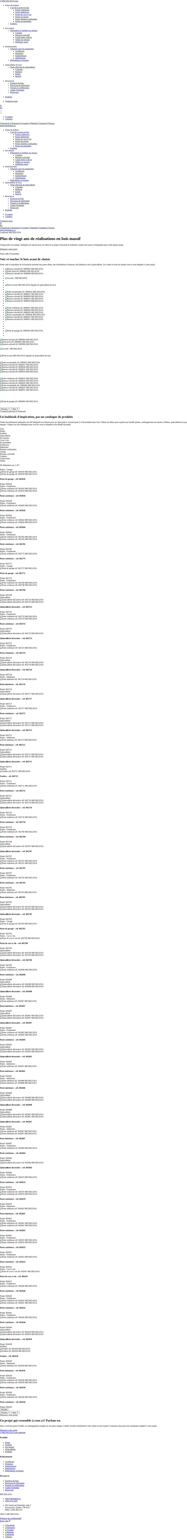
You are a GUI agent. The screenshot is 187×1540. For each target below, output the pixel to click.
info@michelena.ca (8, 126)
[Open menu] (1, 110)
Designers (9, 1464)
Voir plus (4, 1409)
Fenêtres (8, 1445)
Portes (7, 1442)
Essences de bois (12, 1481)
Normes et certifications (14, 1485)
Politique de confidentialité (10, 1518)
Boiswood (9, 1490)
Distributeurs (10, 1468)
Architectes (9, 1462)
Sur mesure (9, 1447)
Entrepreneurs (10, 1466)
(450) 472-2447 (11, 1501)
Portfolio (8, 1452)
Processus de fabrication (14, 1483)
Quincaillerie (10, 1449)
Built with (4, 1521)
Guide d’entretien (12, 1488)
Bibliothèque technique (14, 1471)
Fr (1, 105)
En (1, 108)
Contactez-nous (11, 101)
